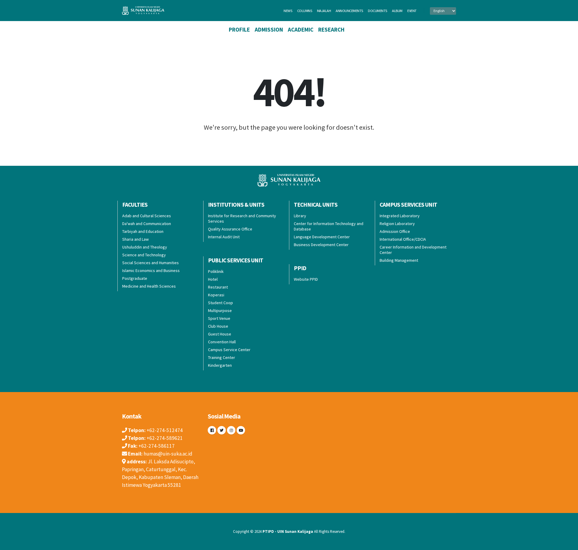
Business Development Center (321, 244)
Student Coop (220, 302)
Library (300, 215)
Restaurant (218, 287)
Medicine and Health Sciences (149, 286)
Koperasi (216, 295)
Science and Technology (144, 255)
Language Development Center (322, 236)
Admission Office (395, 231)
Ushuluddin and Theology (144, 247)
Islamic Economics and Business (151, 270)
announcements (349, 10)
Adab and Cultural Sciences (146, 215)
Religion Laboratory (397, 223)
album (397, 10)
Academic (300, 29)
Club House (218, 326)
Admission (269, 29)
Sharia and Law (135, 239)
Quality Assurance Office (230, 229)
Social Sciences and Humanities (150, 262)
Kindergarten (220, 365)
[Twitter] (221, 430)
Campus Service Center (229, 349)
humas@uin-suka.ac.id (168, 453)
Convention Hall (222, 342)
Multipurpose (220, 310)
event (412, 10)
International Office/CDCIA (403, 239)
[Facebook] (212, 430)
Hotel (213, 279)
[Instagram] (231, 430)
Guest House (219, 334)
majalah (324, 10)
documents (377, 10)
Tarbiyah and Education (142, 231)
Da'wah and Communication (146, 223)
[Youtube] (241, 430)
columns (304, 10)
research (331, 29)
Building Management (399, 260)
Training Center (221, 357)
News (288, 10)
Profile (239, 29)
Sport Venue (219, 318)
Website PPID (306, 279)
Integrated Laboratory (400, 215)
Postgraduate (134, 278)
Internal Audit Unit (224, 236)
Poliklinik (216, 271)
